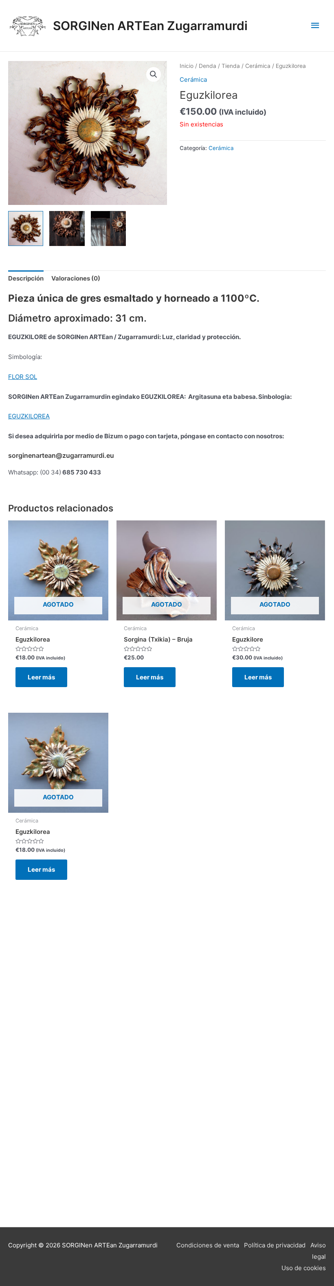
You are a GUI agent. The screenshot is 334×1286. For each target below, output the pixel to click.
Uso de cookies (303, 1268)
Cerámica (257, 66)
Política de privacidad (274, 1245)
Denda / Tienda (219, 66)
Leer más (41, 677)
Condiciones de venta (207, 1245)
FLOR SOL (22, 377)
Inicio (186, 66)
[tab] (26, 278)
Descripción (26, 278)
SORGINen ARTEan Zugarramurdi (150, 25)
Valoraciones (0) (75, 278)
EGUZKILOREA (29, 416)
